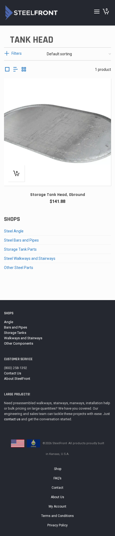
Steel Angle (14, 231)
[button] (16, 173)
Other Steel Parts (18, 267)
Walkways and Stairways (23, 338)
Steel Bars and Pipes (21, 240)
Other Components (18, 343)
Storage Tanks (15, 333)
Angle (8, 322)
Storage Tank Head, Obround (57, 195)
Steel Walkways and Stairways (29, 258)
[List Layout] (15, 70)
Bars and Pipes (15, 327)
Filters (16, 53)
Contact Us (12, 373)
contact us (12, 419)
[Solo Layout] (7, 70)
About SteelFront (17, 379)
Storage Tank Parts (20, 249)
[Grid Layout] (24, 70)
